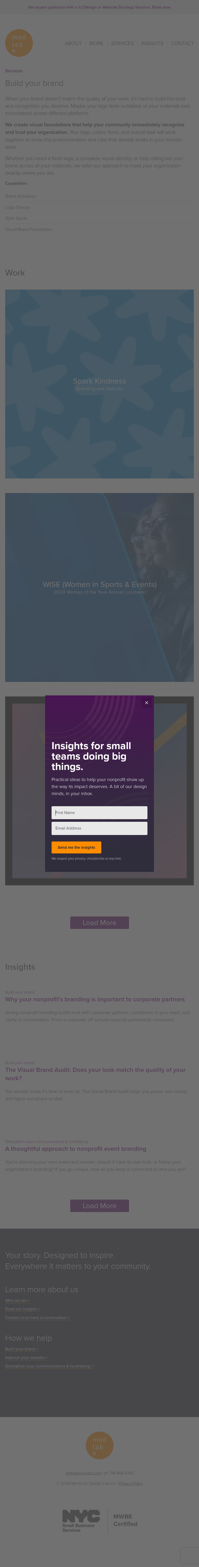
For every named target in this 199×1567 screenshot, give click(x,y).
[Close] (146, 702)
